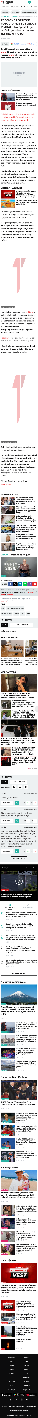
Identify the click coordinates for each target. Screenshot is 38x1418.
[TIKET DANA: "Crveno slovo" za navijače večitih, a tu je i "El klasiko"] (19, 1090)
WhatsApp (31, 592)
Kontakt (25, 1410)
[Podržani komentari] (20, 787)
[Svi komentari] (14, 787)
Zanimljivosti (5, 16)
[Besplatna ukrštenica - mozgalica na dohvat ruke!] (8, 106)
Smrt (28, 613)
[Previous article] (1, 709)
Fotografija (6, 338)
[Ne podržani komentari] (26, 787)
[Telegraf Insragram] (22, 1400)
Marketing (12, 1406)
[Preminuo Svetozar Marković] (8, 1344)
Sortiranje (5, 787)
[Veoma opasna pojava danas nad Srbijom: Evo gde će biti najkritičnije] (8, 204)
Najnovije (13, 982)
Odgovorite (7, 802)
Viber (3, 594)
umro (11, 55)
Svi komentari (19, 858)
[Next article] (36, 709)
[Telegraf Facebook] (11, 1400)
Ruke (22, 613)
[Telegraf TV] (27, 1400)
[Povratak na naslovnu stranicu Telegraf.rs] (7, 2)
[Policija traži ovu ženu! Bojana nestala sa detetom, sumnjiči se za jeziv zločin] (8, 538)
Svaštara (15, 16)
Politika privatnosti (16, 1410)
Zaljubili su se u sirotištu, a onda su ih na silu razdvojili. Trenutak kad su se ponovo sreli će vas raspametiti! (18, 117)
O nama (4, 1406)
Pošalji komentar (21, 624)
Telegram (9, 594)
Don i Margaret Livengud (15, 608)
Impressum (20, 1406)
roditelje (29, 312)
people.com (6, 484)
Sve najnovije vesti (19, 973)
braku (3, 52)
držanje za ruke (6, 613)
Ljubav (16, 613)
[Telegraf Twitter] (16, 1400)
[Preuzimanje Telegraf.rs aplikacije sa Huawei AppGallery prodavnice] (31, 1394)
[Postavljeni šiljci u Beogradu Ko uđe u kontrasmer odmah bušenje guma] (19, 881)
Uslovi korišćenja (30, 1406)
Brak (2, 608)
